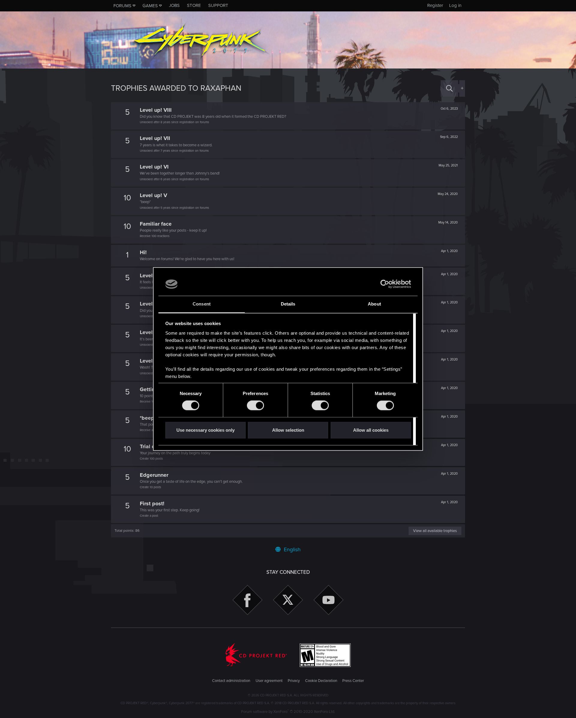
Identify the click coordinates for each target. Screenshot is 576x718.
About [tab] (374, 303)
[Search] (449, 88)
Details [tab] (288, 303)
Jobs (174, 5)
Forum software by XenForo (288, 711)
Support (218, 5)
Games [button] (150, 5)
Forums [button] (122, 5)
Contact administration (231, 680)
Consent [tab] (202, 303)
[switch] (255, 405)
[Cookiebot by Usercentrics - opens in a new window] (384, 284)
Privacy (294, 680)
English (291, 549)
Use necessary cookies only (205, 430)
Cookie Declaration (321, 680)
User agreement (269, 680)
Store (194, 5)
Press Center (353, 680)
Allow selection (288, 430)
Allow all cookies (370, 430)
